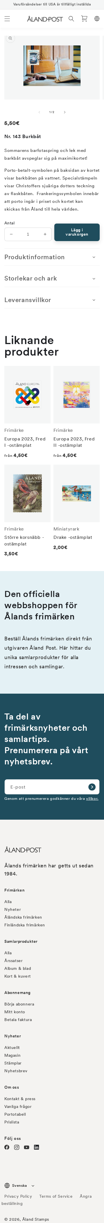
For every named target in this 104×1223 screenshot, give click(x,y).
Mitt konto (14, 1012)
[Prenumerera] (92, 787)
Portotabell (15, 1114)
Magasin (12, 1055)
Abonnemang (17, 992)
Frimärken (14, 890)
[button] (7, 18)
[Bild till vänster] (39, 112)
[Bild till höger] (64, 112)
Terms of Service (56, 1196)
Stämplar (13, 1063)
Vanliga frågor (17, 1106)
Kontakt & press (20, 1098)
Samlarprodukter (21, 941)
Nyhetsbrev (15, 1071)
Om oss (11, 1087)
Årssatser (13, 960)
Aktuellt (12, 1047)
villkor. (92, 798)
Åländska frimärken (23, 917)
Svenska (19, 1185)
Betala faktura (18, 1019)
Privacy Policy (18, 1196)
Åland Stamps (35, 1219)
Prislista (11, 1122)
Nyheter (12, 909)
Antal (9, 223)
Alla (8, 901)
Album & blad (17, 968)
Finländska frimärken (24, 925)
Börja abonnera (19, 1004)
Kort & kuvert (17, 976)
